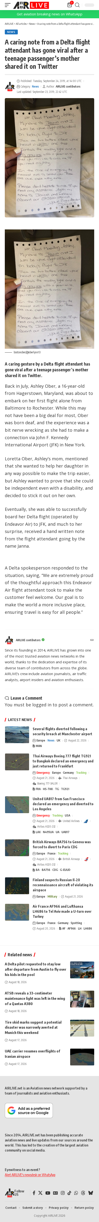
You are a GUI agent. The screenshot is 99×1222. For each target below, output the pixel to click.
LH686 (88, 928)
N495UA (48, 832)
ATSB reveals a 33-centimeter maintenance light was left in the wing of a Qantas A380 (35, 998)
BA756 (46, 870)
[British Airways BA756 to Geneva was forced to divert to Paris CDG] (17, 847)
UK (58, 740)
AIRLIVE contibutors (68, 86)
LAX (38, 832)
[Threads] (83, 1193)
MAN (39, 746)
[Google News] (55, 1193)
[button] (9, 5)
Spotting (76, 923)
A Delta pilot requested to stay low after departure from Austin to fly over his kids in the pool (35, 969)
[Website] (92, 640)
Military (52, 896)
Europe (41, 740)
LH (79, 928)
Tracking (81, 772)
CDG (55, 870)
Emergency (43, 772)
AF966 (72, 928)
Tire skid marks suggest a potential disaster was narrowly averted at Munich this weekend (33, 1027)
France (52, 853)
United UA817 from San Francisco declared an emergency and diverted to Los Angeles (63, 804)
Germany (68, 772)
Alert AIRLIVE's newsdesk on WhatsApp (30, 1175)
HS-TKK (48, 789)
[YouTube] (47, 1193)
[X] (40, 1193)
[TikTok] (69, 1193)
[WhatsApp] (76, 1193)
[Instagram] (63, 1193)
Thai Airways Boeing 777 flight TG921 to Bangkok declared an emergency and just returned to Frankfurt (63, 761)
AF (63, 928)
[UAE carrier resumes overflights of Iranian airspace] (82, 1057)
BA (37, 870)
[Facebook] (34, 1193)
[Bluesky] (90, 1193)
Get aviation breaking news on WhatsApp (49, 14)
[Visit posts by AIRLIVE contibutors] (10, 87)
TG (57, 789)
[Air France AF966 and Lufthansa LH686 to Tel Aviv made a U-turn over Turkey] (17, 912)
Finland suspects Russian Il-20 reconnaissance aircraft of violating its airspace (63, 885)
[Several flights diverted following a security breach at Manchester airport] (17, 734)
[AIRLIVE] (31, 5)
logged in (41, 705)
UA (57, 832)
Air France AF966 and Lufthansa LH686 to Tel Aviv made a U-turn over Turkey (62, 911)
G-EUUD (65, 870)
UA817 (65, 832)
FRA (38, 789)
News (11, 32)
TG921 (65, 789)
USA (67, 815)
